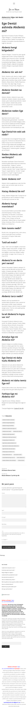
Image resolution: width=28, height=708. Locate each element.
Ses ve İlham (14, 9)
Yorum (3, 493)
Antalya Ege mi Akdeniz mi (8, 440)
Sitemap (2, 555)
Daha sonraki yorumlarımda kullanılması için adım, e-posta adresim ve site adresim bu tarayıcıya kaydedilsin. (13, 534)
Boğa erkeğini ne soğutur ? (7, 572)
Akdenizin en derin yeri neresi (9, 437)
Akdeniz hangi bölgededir (8, 422)
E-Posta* (4, 517)
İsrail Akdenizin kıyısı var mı (9, 457)
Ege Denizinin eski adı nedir (9, 448)
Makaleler (9, 416)
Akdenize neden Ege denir (8, 434)
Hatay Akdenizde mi (7, 454)
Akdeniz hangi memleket (8, 425)
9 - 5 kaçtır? (4, 539)
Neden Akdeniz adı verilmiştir (9, 460)
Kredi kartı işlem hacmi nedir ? (8, 570)
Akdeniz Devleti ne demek (8, 419)
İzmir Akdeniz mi (20, 457)
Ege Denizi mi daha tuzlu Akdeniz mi (10, 446)
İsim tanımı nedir (17, 454)
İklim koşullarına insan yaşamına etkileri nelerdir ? (12, 582)
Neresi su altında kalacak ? (7, 584)
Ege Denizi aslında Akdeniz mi (9, 443)
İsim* (3, 510)
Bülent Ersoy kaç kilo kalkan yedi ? (9, 586)
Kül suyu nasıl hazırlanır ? (7, 589)
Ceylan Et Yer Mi (18, 408)
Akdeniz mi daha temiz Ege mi (9, 428)
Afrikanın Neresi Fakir (9, 470)
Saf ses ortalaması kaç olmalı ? (8, 579)
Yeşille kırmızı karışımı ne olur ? (8, 568)
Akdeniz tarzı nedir (7, 431)
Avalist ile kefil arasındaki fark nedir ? (10, 575)
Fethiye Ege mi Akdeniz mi (8, 451)
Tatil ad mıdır (21, 460)
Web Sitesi (4, 524)
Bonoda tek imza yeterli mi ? (8, 577)
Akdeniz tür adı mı (17, 431)
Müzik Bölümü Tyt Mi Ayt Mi (10, 475)
